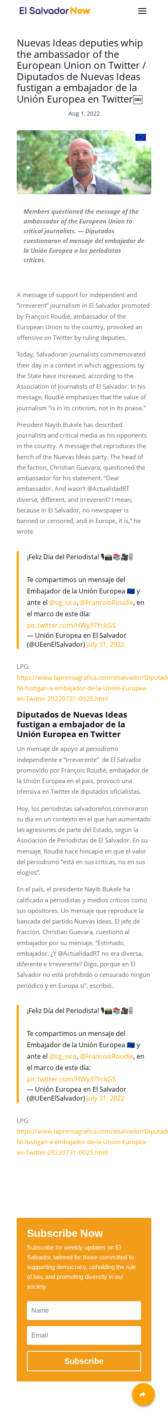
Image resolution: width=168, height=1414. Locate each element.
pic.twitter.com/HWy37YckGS (71, 625)
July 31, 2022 (105, 644)
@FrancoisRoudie (106, 602)
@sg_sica (63, 602)
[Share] (143, 1394)
